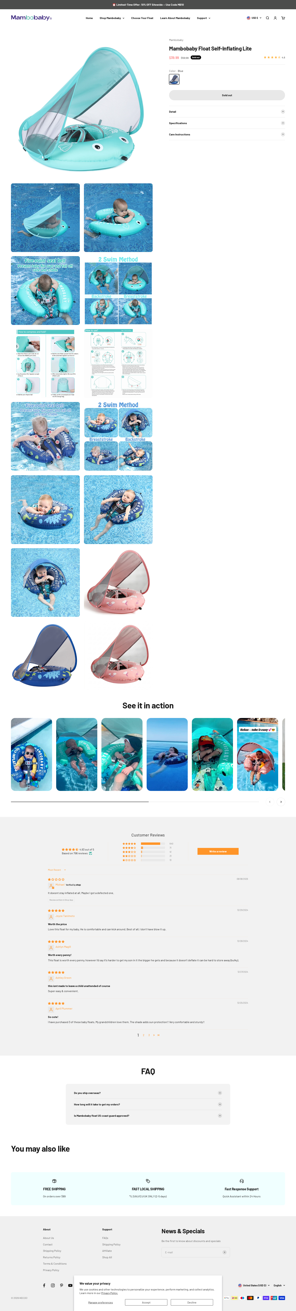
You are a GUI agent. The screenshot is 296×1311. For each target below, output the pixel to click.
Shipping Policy (52, 1250)
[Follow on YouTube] (70, 1285)
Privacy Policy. (109, 1293)
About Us (48, 1237)
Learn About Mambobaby (175, 18)
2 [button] (143, 1035)
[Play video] (31, 754)
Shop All (107, 1257)
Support (202, 18)
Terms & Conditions (55, 1263)
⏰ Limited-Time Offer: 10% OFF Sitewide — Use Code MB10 (148, 4)
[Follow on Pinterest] (61, 1285)
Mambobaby (176, 39)
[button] (129, 843)
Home (89, 18)
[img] (56, 879)
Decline (191, 1302)
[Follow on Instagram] (53, 1285)
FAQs (105, 1237)
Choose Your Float (142, 18)
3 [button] (149, 1035)
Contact (48, 1244)
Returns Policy (51, 1257)
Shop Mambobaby (110, 18)
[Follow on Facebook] (44, 1285)
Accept (146, 1302)
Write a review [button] (218, 851)
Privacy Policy (51, 1270)
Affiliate (107, 1250)
